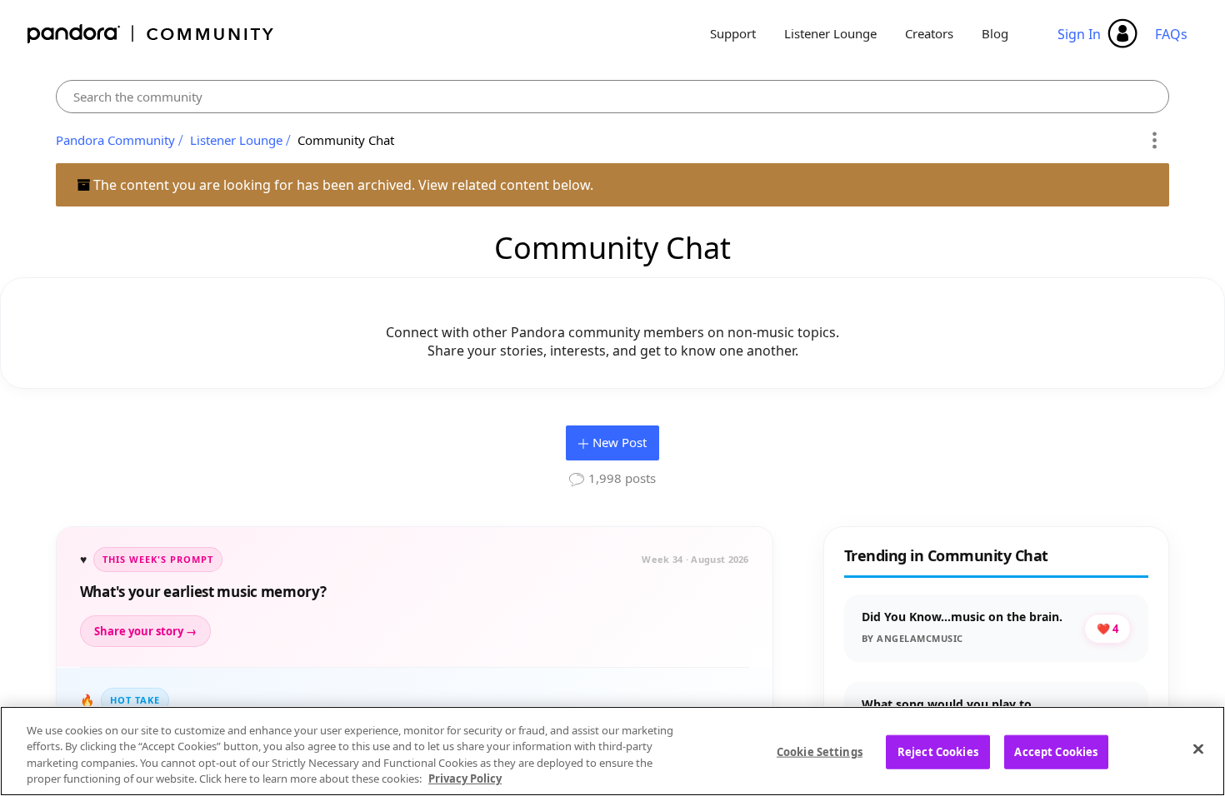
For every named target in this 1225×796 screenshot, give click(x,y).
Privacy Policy (465, 778)
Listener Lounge (830, 33)
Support (733, 33)
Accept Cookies (1056, 751)
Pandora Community (151, 34)
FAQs (1171, 34)
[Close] (1198, 748)
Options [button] (1153, 141)
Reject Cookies (938, 751)
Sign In (1079, 34)
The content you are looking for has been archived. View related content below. (341, 185)
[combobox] (613, 96)
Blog (995, 33)
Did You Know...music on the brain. (962, 616)
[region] (612, 751)
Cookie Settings (819, 751)
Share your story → (145, 631)
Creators (929, 33)
